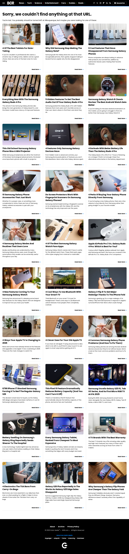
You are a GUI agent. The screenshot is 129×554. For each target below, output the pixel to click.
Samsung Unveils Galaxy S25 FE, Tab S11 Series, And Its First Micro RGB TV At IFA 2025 (107, 391)
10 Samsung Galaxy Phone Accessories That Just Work (16, 196)
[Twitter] (97, 3)
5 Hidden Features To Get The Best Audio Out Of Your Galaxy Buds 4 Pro (64, 100)
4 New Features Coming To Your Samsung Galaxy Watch (18, 293)
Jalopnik (57, 538)
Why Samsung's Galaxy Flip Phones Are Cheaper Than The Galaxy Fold (106, 488)
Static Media (54, 530)
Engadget (48, 538)
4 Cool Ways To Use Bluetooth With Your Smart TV (63, 293)
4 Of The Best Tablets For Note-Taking (18, 49)
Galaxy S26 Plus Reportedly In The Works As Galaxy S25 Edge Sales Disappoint (62, 489)
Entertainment (51, 3)
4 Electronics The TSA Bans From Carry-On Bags (18, 488)
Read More (35, 69)
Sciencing (71, 538)
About (52, 527)
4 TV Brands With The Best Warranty (107, 437)
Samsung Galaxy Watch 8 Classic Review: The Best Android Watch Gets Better (107, 102)
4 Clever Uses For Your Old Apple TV (63, 340)
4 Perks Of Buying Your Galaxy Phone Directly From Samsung (107, 196)
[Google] (107, 3)
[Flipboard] (104, 3)
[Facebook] (94, 3)
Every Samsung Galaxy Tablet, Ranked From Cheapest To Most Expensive (61, 440)
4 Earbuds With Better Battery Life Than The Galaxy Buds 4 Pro (105, 150)
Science (38, 3)
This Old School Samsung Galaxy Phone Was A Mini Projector (19, 150)
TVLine (64, 538)
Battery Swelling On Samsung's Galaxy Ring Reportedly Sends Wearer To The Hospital (18, 440)
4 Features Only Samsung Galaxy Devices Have (62, 150)
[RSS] (110, 3)
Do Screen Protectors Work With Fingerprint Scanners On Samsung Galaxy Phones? (63, 197)
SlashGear (80, 538)
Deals (81, 3)
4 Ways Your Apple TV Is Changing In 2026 (21, 341)
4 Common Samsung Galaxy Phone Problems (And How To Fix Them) (106, 341)
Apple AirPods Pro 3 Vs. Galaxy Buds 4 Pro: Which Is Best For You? (106, 245)
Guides (72, 3)
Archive (61, 527)
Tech (29, 3)
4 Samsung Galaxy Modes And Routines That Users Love (18, 245)
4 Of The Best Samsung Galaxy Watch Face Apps (61, 245)
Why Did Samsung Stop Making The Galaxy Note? (63, 49)
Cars (63, 3)
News (21, 3)
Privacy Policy (73, 527)
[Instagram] (100, 3)
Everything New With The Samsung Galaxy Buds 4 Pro (20, 100)
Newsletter (121, 3)
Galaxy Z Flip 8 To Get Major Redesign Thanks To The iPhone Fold (106, 293)
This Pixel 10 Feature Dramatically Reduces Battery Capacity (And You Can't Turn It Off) (63, 391)
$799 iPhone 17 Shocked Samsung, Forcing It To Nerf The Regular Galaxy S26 (21, 391)
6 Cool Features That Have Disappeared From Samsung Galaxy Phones (107, 51)
